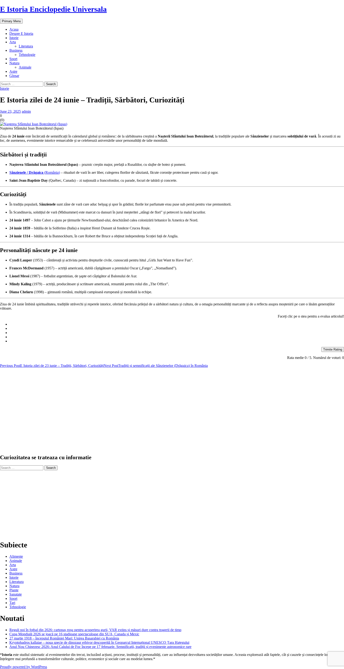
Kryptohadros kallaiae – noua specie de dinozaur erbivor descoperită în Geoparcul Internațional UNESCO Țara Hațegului (99, 642)
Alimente (16, 556)
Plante (13, 590)
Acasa (13, 29)
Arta (12, 42)
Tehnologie (27, 55)
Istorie (13, 38)
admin (26, 111)
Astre (13, 71)
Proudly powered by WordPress (23, 667)
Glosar (14, 76)
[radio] (176, 324)
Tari (12, 603)
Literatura (26, 46)
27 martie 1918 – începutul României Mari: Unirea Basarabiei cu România (64, 638)
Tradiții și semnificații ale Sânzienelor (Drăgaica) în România (156, 366)
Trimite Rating (332, 349)
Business (15, 50)
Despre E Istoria (21, 34)
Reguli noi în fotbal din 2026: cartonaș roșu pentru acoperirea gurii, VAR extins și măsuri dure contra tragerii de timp (95, 630)
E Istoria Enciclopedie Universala (53, 9)
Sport (13, 59)
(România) (34, 172)
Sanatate (15, 594)
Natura (14, 63)
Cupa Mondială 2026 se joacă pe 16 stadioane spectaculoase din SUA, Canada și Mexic (74, 634)
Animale (25, 67)
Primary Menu (11, 21)
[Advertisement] (140, 412)
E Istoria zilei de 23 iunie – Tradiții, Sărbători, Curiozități (52, 366)
